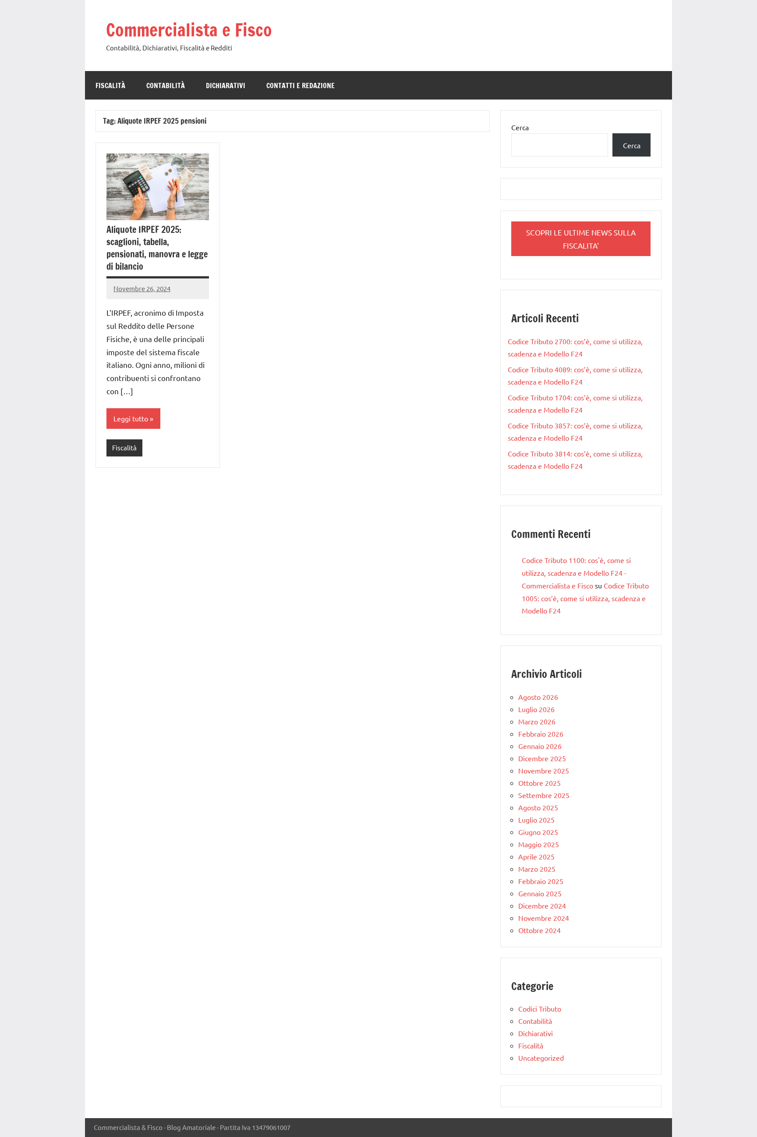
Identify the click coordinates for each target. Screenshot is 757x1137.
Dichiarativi (225, 85)
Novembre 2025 (543, 770)
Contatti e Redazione (300, 85)
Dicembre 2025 (542, 758)
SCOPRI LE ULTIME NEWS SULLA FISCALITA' (581, 239)
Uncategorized (541, 1057)
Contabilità (165, 85)
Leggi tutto (130, 418)
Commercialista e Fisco (189, 29)
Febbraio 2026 (540, 733)
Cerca (520, 127)
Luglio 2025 (536, 819)
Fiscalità (110, 85)
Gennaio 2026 (540, 745)
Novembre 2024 (543, 917)
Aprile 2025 (536, 856)
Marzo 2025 (536, 868)
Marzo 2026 (536, 721)
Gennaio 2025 (540, 893)
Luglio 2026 (536, 709)
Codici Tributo (539, 1008)
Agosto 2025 (538, 807)
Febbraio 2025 (540, 881)
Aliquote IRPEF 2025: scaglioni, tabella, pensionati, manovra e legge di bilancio (157, 248)
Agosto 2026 (538, 696)
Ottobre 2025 (539, 782)
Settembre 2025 (544, 795)
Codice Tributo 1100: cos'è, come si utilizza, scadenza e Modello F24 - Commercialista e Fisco (576, 573)
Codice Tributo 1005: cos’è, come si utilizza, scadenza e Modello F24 (585, 598)
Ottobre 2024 (539, 930)
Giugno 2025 (538, 831)
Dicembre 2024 (542, 905)
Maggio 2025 (538, 844)
